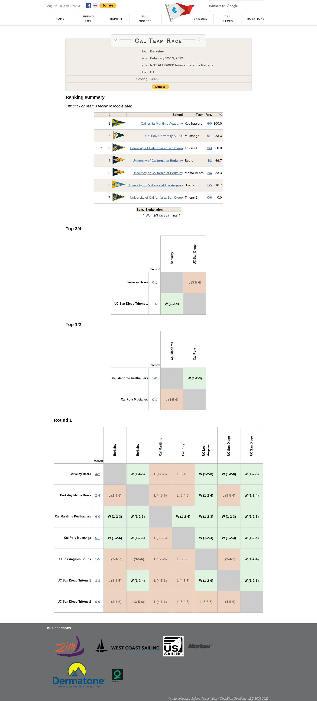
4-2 (97, 474)
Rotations (256, 18)
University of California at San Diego (156, 148)
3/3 (209, 148)
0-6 (97, 602)
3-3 (97, 580)
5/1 (209, 136)
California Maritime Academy (162, 123)
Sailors (200, 18)
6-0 (97, 516)
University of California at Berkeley (158, 160)
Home (60, 18)
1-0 (154, 304)
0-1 (154, 282)
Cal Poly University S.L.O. (164, 136)
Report (116, 18)
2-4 (97, 495)
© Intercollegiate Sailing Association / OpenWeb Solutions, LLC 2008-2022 (218, 698)
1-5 (97, 559)
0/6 (209, 197)
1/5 (209, 185)
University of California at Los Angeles (155, 185)
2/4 (209, 173)
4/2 (209, 160)
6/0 (209, 123)
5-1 (97, 538)
